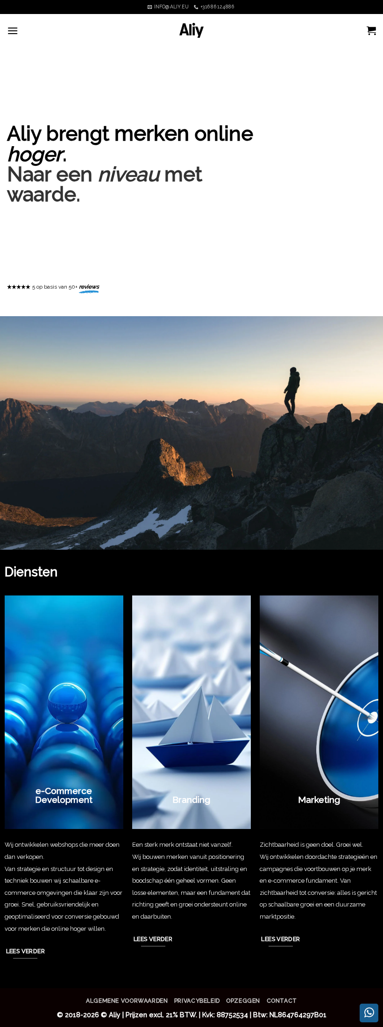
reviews (89, 286)
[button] (12, 30)
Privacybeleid (197, 1000)
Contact (282, 1000)
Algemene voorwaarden (127, 1000)
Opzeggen (243, 1000)
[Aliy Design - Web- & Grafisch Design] (191, 30)
